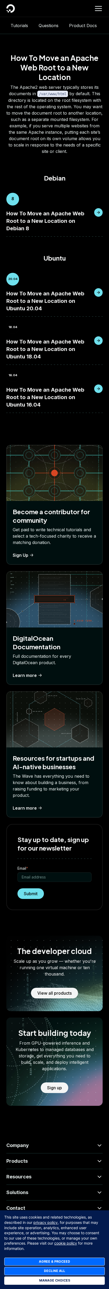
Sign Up (20, 555)
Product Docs (83, 25)
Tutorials (19, 25)
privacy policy (45, 1222)
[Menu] (98, 8)
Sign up (54, 1087)
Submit (31, 893)
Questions (48, 25)
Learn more (25, 675)
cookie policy (65, 1243)
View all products (54, 993)
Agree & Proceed (54, 1261)
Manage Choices (54, 1280)
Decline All (54, 1271)
